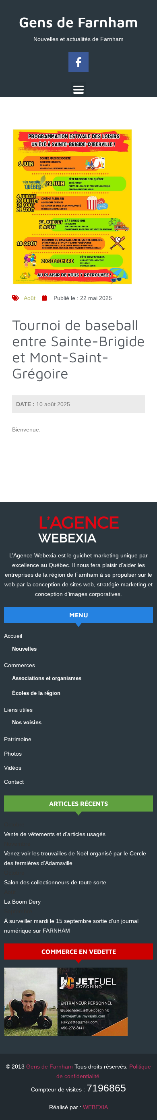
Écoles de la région (36, 693)
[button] (78, 89)
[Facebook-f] (78, 62)
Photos (13, 753)
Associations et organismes (46, 678)
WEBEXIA (95, 1107)
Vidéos (12, 767)
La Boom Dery (22, 901)
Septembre (18, 911)
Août (29, 298)
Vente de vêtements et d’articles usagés (54, 834)
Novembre (17, 844)
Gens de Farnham (78, 22)
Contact (14, 782)
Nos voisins (26, 722)
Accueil (13, 636)
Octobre (14, 824)
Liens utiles (18, 710)
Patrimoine (17, 739)
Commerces (19, 665)
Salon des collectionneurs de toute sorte (55, 882)
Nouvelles (24, 649)
